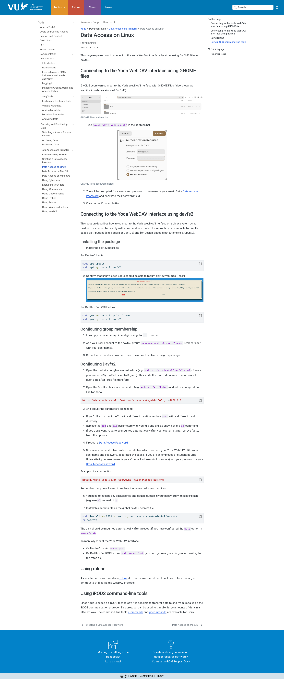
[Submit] (235, 7)
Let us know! (113, 661)
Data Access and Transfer (123, 28)
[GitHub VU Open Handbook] (277, 7)
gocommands (157, 612)
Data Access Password (113, 442)
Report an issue (218, 54)
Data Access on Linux (152, 28)
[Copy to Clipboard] (200, 263)
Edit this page (217, 49)
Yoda (83, 28)
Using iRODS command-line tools (228, 42)
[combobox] (253, 7)
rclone (123, 578)
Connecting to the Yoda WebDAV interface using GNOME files (228, 25)
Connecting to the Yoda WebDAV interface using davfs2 (228, 32)
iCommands (135, 612)
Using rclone (217, 37)
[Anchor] (92, 75)
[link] (59, 7)
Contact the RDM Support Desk (171, 661)
